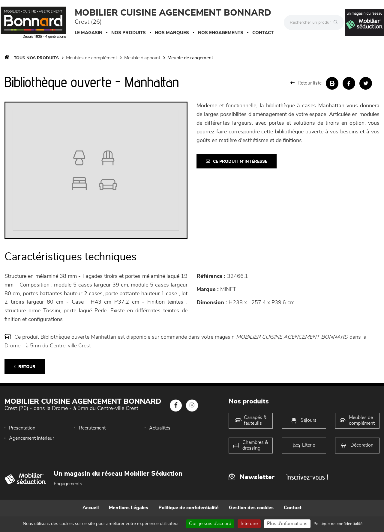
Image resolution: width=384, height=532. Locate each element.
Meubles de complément (91, 57)
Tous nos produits (36, 58)
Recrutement (92, 428)
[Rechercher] (337, 22)
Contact (263, 33)
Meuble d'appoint (142, 57)
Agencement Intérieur (31, 438)
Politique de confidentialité (188, 507)
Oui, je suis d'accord (210, 523)
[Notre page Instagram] (192, 406)
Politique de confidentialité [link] (338, 524)
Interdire (249, 523)
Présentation (22, 428)
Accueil (90, 507)
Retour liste (310, 83)
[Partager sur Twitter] (365, 83)
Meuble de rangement (190, 57)
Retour (26, 367)
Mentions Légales (128, 507)
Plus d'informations (287, 523)
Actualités (159, 428)
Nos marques (172, 33)
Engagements (68, 483)
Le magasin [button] (88, 33)
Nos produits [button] (128, 33)
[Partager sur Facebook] (349, 83)
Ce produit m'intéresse (240, 161)
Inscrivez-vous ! (307, 477)
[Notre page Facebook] (176, 406)
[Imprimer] (332, 83)
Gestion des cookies (251, 507)
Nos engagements (220, 33)
